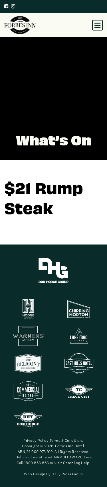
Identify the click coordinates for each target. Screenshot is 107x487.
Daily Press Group (67, 474)
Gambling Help (76, 463)
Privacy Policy (36, 440)
